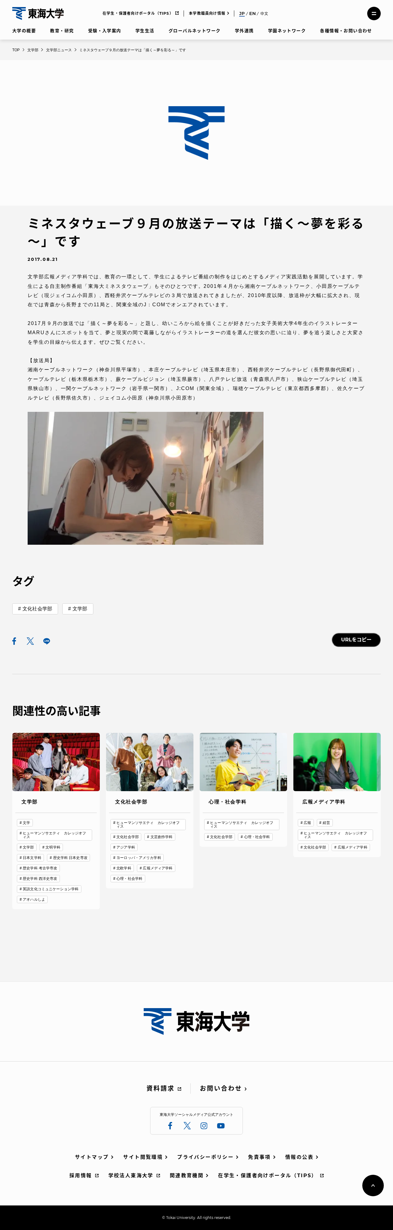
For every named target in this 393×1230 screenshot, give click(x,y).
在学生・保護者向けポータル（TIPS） (138, 13)
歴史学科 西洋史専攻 (40, 878)
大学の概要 (24, 30)
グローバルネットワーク (194, 30)
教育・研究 (62, 30)
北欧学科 (123, 868)
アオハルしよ (34, 899)
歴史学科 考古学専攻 (40, 868)
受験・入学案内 (104, 30)
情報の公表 (299, 1157)
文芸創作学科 (161, 837)
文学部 (79, 608)
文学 (26, 823)
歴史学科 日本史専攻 (70, 858)
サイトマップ (92, 1157)
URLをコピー (356, 640)
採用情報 (80, 1175)
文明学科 (52, 847)
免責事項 (259, 1157)
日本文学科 (32, 858)
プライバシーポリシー (205, 1157)
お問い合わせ (221, 1088)
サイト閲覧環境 (143, 1157)
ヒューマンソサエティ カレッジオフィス (54, 835)
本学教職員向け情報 (207, 13)
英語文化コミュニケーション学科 (51, 889)
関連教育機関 (187, 1175)
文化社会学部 (37, 608)
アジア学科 (125, 847)
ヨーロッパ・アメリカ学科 (138, 858)
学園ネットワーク (287, 30)
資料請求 (160, 1088)
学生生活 (144, 30)
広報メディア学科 (158, 868)
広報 (307, 823)
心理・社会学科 (129, 878)
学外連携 (244, 30)
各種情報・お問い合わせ (346, 30)
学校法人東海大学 (131, 1175)
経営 (326, 823)
